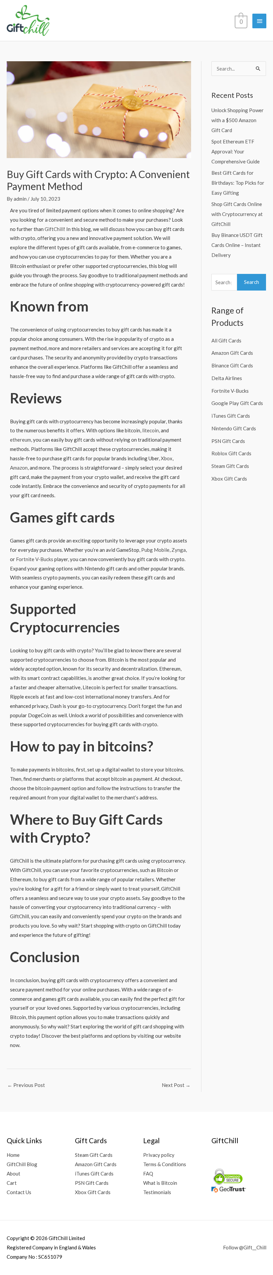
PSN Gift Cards (228, 441)
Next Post (176, 1085)
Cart (12, 1183)
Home (13, 1155)
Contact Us (19, 1192)
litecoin (150, 430)
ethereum (20, 440)
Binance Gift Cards (232, 365)
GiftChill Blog (22, 1164)
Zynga (178, 550)
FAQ (148, 1173)
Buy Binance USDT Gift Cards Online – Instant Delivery (237, 245)
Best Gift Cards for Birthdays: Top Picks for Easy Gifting (237, 183)
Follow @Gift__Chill (244, 1247)
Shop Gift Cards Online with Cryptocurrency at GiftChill (237, 214)
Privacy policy (158, 1155)
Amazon (19, 468)
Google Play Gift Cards (237, 403)
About (13, 1173)
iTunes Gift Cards (230, 416)
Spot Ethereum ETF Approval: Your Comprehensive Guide (235, 151)
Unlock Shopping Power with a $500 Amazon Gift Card (237, 120)
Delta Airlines (226, 378)
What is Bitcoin (160, 1183)
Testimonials (157, 1192)
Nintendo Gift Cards (233, 428)
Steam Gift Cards (230, 466)
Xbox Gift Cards (229, 479)
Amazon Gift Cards (232, 353)
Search (251, 282)
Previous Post (26, 1085)
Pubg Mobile (155, 550)
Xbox (166, 458)
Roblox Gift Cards (231, 453)
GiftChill (54, 229)
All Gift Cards (226, 340)
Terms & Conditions (164, 1164)
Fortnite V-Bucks (34, 559)
